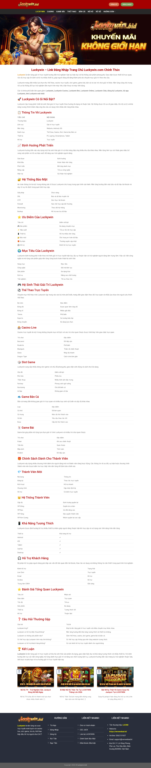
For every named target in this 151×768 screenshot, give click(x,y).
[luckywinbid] (28, 4)
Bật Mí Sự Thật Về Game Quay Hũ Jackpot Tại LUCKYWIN (115, 691)
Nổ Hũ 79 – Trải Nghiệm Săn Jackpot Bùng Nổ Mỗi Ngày (36, 691)
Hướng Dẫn (108, 12)
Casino (50, 12)
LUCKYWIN (40, 12)
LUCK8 (125, 725)
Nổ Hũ (90, 12)
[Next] (134, 686)
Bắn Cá (82, 12)
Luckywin (21, 726)
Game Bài (60, 12)
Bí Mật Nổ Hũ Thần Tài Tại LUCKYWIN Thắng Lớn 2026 (75, 691)
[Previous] (17, 686)
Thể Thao (71, 12)
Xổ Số (98, 12)
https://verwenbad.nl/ (118, 732)
